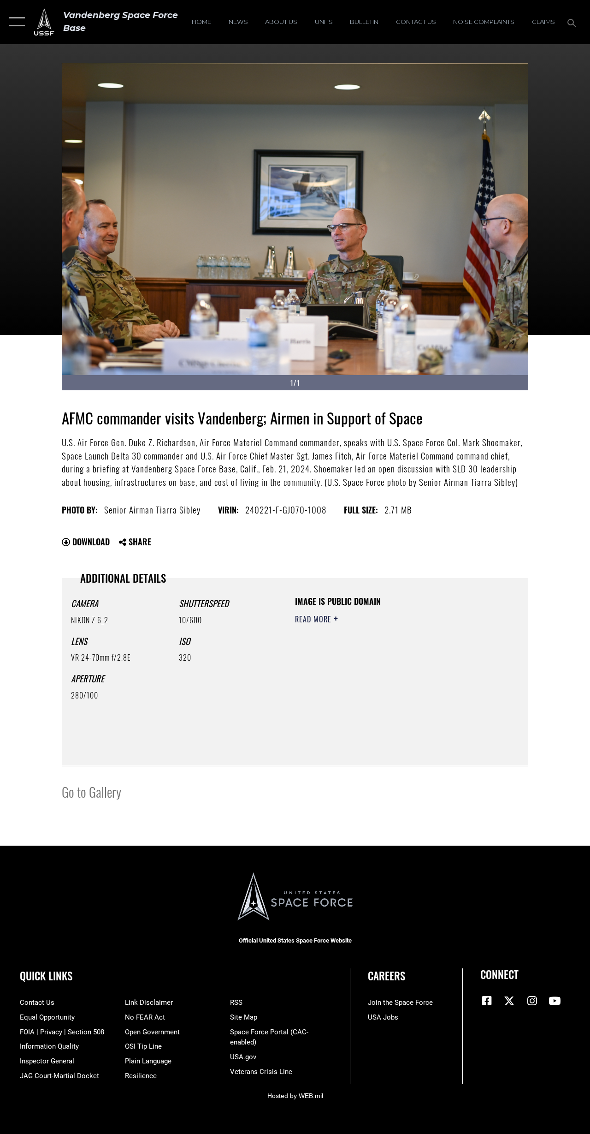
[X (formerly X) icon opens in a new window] (509, 1001)
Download (90, 542)
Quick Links (46, 976)
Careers (386, 976)
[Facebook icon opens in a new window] (487, 1001)
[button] (15, 22)
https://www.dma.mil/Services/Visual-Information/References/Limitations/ (377, 697)
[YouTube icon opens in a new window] (554, 1001)
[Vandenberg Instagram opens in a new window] (532, 1001)
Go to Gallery (91, 791)
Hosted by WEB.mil (295, 1095)
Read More (314, 619)
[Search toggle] (573, 22)
